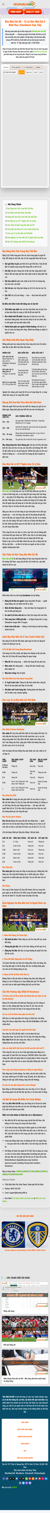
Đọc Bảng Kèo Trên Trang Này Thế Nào (20, 208)
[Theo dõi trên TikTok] (10, 1478)
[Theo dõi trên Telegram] (23, 1483)
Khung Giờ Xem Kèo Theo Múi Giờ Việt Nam (22, 216)
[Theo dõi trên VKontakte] (20, 1483)
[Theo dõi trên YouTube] (39, 1478)
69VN (21, 1174)
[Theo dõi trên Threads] (20, 1478)
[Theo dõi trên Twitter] (16, 1478)
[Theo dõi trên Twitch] (26, 1483)
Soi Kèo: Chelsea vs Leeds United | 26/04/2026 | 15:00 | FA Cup (25, 1250)
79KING (19, 1171)
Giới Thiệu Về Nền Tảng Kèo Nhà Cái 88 (20, 225)
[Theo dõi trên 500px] (46, 1478)
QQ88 (4, 1174)
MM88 (37, 1171)
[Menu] (3, 4)
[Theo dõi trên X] (13, 1478)
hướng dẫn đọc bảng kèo (40, 51)
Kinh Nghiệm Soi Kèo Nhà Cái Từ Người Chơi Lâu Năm (25, 237)
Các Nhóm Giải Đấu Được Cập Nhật (19, 212)
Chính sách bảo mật (26, 1198)
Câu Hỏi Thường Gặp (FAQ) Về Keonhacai (21, 241)
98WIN (14, 1487)
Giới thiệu (15, 1198)
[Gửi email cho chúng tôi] (23, 1478)
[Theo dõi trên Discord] (30, 1483)
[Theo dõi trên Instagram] (6, 1478)
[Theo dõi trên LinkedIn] (36, 1478)
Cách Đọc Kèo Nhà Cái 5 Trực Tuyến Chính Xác (23, 229)
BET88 (15, 1174)
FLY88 (31, 1171)
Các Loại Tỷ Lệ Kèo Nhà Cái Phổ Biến (19, 233)
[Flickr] (42, 1478)
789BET (43, 1171)
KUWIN (25, 1171)
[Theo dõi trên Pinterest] (29, 1478)
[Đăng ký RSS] (33, 1478)
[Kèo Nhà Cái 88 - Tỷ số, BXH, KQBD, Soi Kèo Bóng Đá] (25, 4)
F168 (9, 1174)
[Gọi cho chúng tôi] (26, 1478)
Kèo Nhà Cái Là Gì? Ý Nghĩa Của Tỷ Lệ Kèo (21, 220)
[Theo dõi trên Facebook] (3, 1478)
